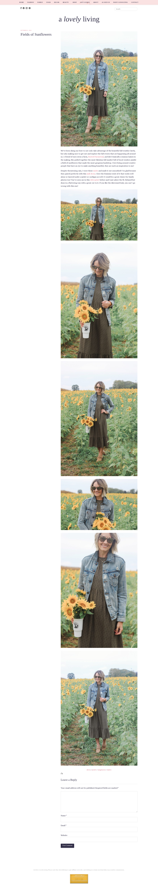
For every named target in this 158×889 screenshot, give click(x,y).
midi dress (91, 173)
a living (79, 19)
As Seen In (106, 2)
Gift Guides (85, 2)
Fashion (30, 2)
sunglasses (102, 770)
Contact (134, 2)
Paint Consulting (120, 2)
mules (95, 170)
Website (64, 835)
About (95, 2)
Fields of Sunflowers (36, 34)
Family (40, 2)
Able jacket (94, 180)
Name (64, 815)
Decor (56, 2)
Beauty (66, 2)
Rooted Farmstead (96, 156)
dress (89, 770)
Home (21, 2)
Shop (75, 2)
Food (48, 2)
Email (64, 825)
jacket (94, 770)
